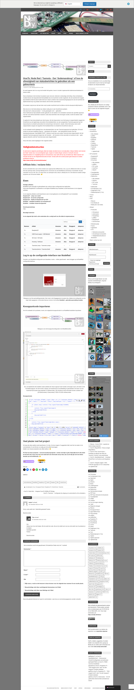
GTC (92, 229)
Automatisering (27, 482)
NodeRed (35, 482)
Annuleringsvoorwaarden (99, 234)
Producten (94, 209)
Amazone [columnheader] (58, 226)
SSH (108, 589)
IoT (105, 566)
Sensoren (92, 586)
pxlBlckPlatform (93, 581)
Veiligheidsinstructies (53, 688)
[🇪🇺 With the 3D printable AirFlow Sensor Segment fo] (91, 357)
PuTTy (99, 579)
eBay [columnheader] (65, 226)
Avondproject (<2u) (30, 487)
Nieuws (93, 201)
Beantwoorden (27, 513)
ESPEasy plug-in (102, 560)
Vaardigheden (95, 172)
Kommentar (27, 549)
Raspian (53, 482)
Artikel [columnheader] (34, 226)
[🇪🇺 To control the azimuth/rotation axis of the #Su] (107, 301)
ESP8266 (92, 558)
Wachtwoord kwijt (94, 264)
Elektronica (94, 176)
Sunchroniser (96, 221)
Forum (53, 33)
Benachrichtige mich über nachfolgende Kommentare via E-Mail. (43, 587)
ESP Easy (92, 493)
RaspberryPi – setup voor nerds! (32, 196)
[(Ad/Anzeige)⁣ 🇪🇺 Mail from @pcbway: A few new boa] (91, 349)
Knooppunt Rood (40, 487)
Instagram (94, 158)
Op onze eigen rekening (96, 502)
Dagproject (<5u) (95, 190)
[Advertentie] (67, 47)
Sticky (92, 526)
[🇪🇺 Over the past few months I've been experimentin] (91, 301)
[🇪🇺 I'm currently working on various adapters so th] (91, 333)
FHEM (93, 141)
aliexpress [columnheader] (81, 226)
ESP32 (99, 555)
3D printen (94, 160)
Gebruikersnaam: (93, 249)
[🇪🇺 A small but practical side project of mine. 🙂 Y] (107, 333)
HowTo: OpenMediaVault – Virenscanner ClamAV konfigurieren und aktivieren (98, 658)
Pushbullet (92, 579)
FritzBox (93, 143)
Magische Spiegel (95, 506)
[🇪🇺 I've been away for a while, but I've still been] (99, 317)
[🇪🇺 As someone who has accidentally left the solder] (99, 301)
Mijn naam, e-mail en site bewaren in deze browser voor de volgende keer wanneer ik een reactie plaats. (54, 583)
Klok (99, 591)
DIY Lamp (95, 166)
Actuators (92, 550)
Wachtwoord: (92, 255)
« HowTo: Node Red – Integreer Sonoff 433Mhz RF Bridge (39, 491)
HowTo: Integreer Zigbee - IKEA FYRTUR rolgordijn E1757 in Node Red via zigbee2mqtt (98, 464)
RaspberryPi (94, 156)
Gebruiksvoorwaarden (98, 232)
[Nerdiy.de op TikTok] (90, 9)
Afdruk (80, 688)
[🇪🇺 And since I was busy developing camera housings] (91, 309)
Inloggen (106, 263)
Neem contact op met (82, 33)
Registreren (92, 262)
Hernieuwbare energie (96, 491)
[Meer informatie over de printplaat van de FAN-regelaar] (107, 341)
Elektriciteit (94, 186)
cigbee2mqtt (95, 151)
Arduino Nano (93, 553)
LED (96, 568)
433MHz (100, 547)
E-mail (26, 574)
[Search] (80, 221)
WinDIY (94, 170)
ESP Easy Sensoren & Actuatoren (99, 495)
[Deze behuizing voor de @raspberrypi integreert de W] (107, 317)
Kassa (93, 226)
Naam (26, 570)
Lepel (91, 504)
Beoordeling (93, 521)
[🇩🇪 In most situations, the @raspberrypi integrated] (91, 317)
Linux (102, 568)
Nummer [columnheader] (26, 226)
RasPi (48, 482)
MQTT (102, 571)
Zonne (92, 524)
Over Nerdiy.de (95, 203)
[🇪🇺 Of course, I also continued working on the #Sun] (107, 309)
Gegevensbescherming (98, 688)
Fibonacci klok (99, 563)
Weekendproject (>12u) (97, 192)
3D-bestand (95, 212)
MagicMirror (94, 145)
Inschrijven (93, 94)
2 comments (82, 487)
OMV (106, 573)
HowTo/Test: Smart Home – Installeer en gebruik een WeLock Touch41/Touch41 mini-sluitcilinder (98, 453)
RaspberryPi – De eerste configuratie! (33, 197)
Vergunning (87, 688)
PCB (102, 576)
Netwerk (91, 573)
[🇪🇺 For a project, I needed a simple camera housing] (99, 309)
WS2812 (91, 594)
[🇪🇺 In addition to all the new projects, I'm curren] (99, 333)
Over (64, 33)
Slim (58, 482)
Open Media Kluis (95, 511)
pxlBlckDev (93, 517)
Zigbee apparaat (94, 537)
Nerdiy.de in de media (97, 204)
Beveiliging (100, 586)
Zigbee (93, 149)
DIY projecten (44, 33)
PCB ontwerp (93, 513)
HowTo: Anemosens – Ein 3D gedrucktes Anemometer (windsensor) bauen (99, 678)
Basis (91, 483)
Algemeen (93, 478)
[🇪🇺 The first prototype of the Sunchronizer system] (107, 349)
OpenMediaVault (93, 576)
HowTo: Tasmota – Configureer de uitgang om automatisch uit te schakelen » (65, 493)
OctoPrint (95, 168)
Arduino (94, 180)
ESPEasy (93, 139)
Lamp (91, 568)
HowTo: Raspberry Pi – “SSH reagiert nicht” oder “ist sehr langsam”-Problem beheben (98, 667)
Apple (91, 480)
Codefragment (95, 174)
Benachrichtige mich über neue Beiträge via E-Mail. (39, 590)
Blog (59, 33)
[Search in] (83, 221)
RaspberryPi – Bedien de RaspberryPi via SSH (35, 199)
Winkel (71, 33)
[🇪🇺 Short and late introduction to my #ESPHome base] (99, 357)
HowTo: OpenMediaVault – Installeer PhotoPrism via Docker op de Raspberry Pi (99, 459)
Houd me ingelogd (95, 260)
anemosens (95, 214)
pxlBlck (93, 136)
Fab (42, 87)
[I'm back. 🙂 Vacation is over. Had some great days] (107, 325)
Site (25, 579)
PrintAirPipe (95, 216)
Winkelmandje (95, 224)
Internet (99, 566)
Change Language (89, 4)
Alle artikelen (94, 134)
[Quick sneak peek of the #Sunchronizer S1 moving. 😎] (99, 341)
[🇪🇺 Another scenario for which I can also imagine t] (91, 341)
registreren (94, 227)
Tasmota (61, 487)
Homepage (25, 33)
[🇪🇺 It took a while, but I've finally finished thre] (99, 325)
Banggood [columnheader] (72, 226)
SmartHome (34, 33)
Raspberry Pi (42, 482)
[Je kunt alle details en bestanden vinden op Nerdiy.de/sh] (107, 357)
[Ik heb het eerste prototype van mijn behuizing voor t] (91, 325)
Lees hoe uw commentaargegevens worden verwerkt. (66, 599)
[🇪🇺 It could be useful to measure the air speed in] (99, 349)
